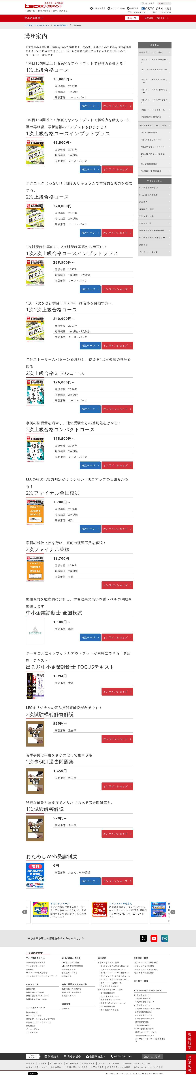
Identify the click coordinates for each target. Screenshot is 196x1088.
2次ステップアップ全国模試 (146, 969)
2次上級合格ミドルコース (153, 146)
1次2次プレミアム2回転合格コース (154, 91)
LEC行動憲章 (56, 1063)
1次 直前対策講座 (149, 132)
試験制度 (30, 969)
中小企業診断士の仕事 (35, 962)
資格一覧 (31, 10)
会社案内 (30, 1063)
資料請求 (134, 8)
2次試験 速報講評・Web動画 (148, 1008)
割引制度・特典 (146, 216)
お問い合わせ (44, 10)
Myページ (165, 3)
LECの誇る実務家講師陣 (72, 966)
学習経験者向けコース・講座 (152, 125)
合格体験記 (67, 976)
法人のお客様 (148, 3)
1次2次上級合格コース (151, 139)
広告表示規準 (88, 1063)
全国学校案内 (99, 8)
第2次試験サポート (142, 1005)
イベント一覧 (145, 223)
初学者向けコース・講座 (150, 52)
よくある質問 (32, 1032)
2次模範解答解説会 (143, 1012)
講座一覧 (132, 18)
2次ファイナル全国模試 (144, 973)
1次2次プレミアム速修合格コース (154, 61)
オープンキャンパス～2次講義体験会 (150, 1040)
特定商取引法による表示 (118, 1067)
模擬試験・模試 (146, 209)
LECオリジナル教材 (70, 962)
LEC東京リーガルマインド (36, 25)
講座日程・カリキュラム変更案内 (40, 1019)
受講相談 (190, 1064)
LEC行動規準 (72, 1063)
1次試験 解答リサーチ (145, 1002)
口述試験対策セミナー (145, 1018)
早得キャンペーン (60, 903)
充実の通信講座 (68, 969)
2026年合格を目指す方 (144, 1029)
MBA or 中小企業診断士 (37, 973)
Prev (24, 912)
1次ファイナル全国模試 (144, 966)
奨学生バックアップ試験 (146, 1032)
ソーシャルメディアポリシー (136, 1063)
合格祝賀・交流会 (69, 973)
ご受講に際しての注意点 (76, 1067)
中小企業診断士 (33, 18)
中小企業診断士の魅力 (35, 966)
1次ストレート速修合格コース (154, 71)
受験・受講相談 (60, 10)
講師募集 (143, 244)
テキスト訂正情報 (34, 1015)
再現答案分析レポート (145, 1035)
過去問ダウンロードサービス (38, 1022)
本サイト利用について (36, 1067)
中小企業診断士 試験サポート (153, 237)
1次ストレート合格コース (153, 110)
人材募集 (42, 1063)
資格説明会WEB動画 (35, 992)
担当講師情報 (32, 1012)
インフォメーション (148, 252)
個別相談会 (31, 1025)
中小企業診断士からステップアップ (41, 976)
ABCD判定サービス (143, 1015)
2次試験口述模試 (142, 1025)
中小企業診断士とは (148, 187)
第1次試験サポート (142, 995)
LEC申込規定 (97, 1067)
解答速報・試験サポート (157, 18)
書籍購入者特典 (68, 995)
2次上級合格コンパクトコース (154, 155)
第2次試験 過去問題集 (71, 992)
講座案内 (77, 25)
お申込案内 (56, 1067)
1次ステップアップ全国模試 (146, 962)
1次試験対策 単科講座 (151, 117)
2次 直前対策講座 (149, 164)
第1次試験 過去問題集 (71, 989)
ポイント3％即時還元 (120, 903)
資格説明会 (31, 989)
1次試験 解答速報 (143, 998)
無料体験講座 (37, 995)
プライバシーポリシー (108, 1063)
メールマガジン (33, 1029)
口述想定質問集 (142, 1022)
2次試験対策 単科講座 (151, 171)
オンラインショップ (115, 105)
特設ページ (88, 105)
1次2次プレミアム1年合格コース (154, 101)
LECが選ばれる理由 (148, 194)
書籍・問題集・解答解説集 (151, 230)
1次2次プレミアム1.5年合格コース (154, 81)
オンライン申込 (118, 8)
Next (172, 912)
